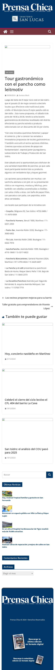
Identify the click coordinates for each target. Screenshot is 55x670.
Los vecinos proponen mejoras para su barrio (28, 297)
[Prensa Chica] (5, 31)
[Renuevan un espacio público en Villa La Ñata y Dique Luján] (7, 508)
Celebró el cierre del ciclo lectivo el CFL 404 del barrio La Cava (26, 401)
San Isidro (9, 72)
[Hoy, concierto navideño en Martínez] (27, 324)
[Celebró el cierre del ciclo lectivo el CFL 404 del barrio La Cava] (27, 370)
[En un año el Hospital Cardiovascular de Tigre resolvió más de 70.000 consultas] (7, 524)
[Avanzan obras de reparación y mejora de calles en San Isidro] (7, 540)
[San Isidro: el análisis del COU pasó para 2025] (27, 420)
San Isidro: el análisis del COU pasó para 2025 (26, 450)
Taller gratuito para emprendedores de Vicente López (26, 306)
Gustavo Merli (24, 95)
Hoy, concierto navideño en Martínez (27, 353)
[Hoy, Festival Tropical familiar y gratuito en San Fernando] (7, 493)
